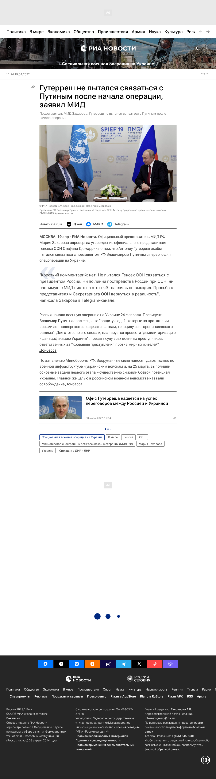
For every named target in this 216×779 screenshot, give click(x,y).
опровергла (80, 242)
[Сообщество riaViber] (170, 664)
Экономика (51, 689)
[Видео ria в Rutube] (108, 664)
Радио (206, 689)
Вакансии (13, 718)
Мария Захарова (150, 444)
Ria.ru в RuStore (151, 696)
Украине (112, 315)
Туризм (192, 689)
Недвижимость (156, 689)
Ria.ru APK (175, 696)
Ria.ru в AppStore (123, 696)
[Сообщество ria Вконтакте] (76, 664)
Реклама (40, 696)
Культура (135, 689)
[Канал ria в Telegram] (123, 664)
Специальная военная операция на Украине (72, 437)
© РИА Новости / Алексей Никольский (61, 205)
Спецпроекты (20, 696)
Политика (13, 689)
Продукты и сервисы (67, 696)
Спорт (107, 689)
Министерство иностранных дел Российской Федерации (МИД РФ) (87, 444)
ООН (142, 437)
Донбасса (48, 350)
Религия (177, 689)
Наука (120, 689)
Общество (31, 689)
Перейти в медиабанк (98, 205)
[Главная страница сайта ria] (108, 48)
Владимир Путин (53, 320)
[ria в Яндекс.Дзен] (61, 664)
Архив (201, 696)
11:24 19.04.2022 (18, 74)
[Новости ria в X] (139, 664)
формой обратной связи (162, 749)
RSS (190, 696)
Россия (45, 315)
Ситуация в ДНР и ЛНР (74, 450)
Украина (47, 450)
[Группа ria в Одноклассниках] (92, 664)
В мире (113, 437)
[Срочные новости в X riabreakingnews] (154, 664)
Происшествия (88, 689)
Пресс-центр (96, 696)
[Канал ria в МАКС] (45, 664)
